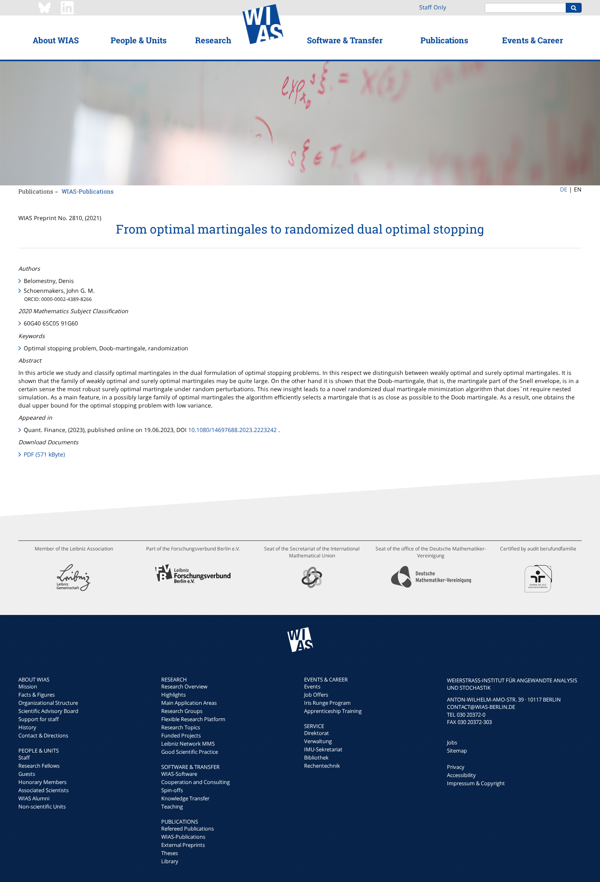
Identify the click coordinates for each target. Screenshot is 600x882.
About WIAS (56, 40)
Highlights (173, 694)
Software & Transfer (344, 40)
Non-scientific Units (42, 806)
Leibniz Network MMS (188, 743)
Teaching (172, 806)
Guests (26, 773)
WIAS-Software (179, 773)
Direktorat (316, 733)
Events (312, 686)
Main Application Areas (189, 702)
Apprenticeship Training (333, 711)
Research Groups (181, 711)
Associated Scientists (43, 790)
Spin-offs (172, 790)
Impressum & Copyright (476, 783)
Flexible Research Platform (193, 719)
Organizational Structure (48, 702)
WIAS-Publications (87, 191)
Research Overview (184, 686)
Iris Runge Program (327, 702)
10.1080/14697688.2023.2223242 (232, 430)
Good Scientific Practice (189, 751)
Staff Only (432, 7)
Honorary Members (42, 782)
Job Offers (316, 694)
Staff (24, 757)
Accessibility (461, 775)
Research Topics (180, 727)
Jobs (452, 742)
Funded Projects (181, 735)
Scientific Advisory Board (48, 711)
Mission (27, 686)
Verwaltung (318, 741)
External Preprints (183, 845)
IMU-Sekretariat (323, 749)
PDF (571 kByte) (44, 454)
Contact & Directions (43, 735)
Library (169, 861)
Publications (444, 40)
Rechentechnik (322, 765)
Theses (169, 853)
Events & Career (532, 40)
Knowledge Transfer (185, 798)
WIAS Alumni (33, 798)
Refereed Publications (187, 828)
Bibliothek (316, 757)
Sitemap (457, 750)
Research (213, 40)
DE (563, 189)
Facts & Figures (36, 694)
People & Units (139, 40)
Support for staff (38, 719)
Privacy (455, 767)
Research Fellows (39, 765)
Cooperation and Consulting (195, 782)
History (27, 727)
